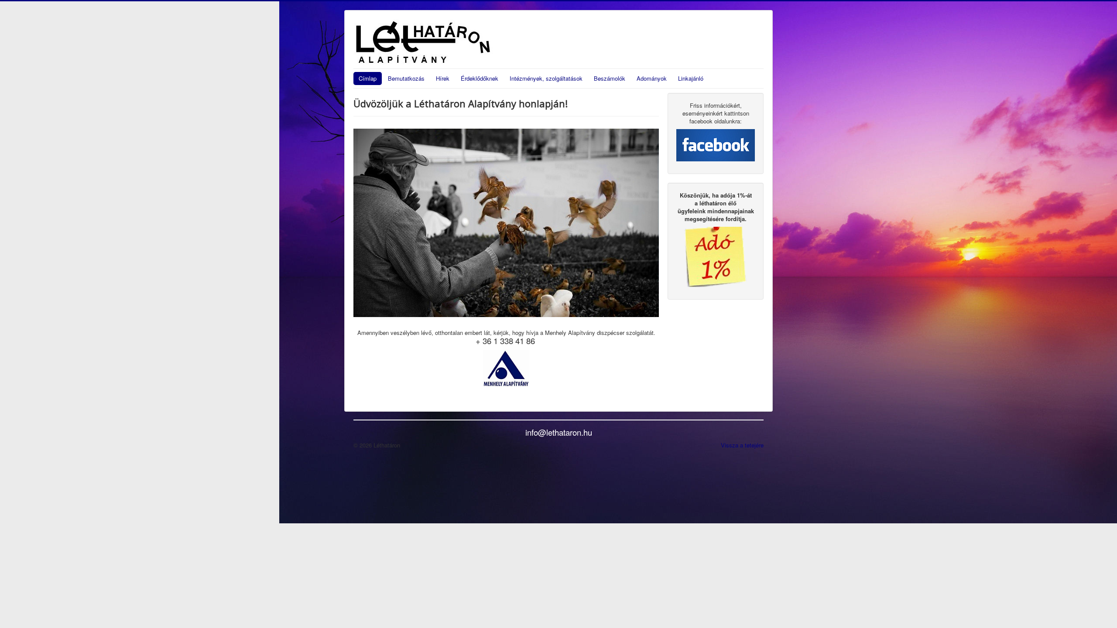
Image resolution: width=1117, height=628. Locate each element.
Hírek (442, 78)
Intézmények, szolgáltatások (546, 78)
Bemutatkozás (406, 78)
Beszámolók (609, 78)
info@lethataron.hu (558, 432)
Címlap (368, 78)
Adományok (652, 78)
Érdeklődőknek (479, 78)
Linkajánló (690, 78)
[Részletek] (715, 256)
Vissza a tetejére (742, 445)
